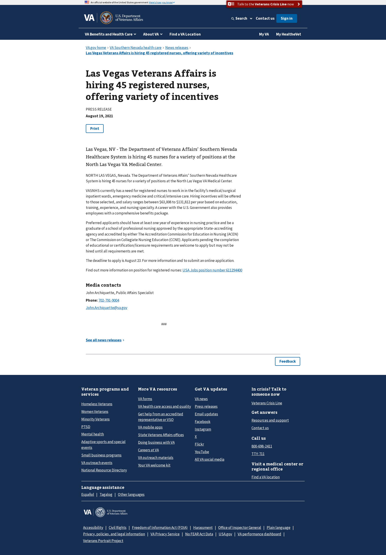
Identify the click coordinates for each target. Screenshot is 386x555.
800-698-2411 (262, 446)
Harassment (203, 527)
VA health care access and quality (164, 406)
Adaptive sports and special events (103, 444)
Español (87, 494)
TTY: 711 (258, 453)
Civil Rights (117, 527)
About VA (151, 34)
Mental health (92, 434)
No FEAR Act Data (199, 534)
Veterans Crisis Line (267, 403)
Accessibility (93, 527)
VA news (201, 398)
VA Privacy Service (165, 534)
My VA (264, 34)
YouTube (202, 451)
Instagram (203, 429)
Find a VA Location (185, 34)
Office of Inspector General (239, 527)
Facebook (202, 421)
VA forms (145, 398)
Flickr (199, 444)
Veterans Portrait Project (103, 540)
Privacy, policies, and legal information (114, 534)
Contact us (265, 18)
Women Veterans (94, 411)
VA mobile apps (150, 427)
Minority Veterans (95, 419)
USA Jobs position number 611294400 (212, 270)
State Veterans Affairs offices (161, 434)
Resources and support (270, 420)
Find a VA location (266, 477)
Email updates (206, 414)
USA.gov (225, 534)
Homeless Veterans (96, 404)
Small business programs (101, 455)
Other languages (131, 494)
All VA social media (209, 459)
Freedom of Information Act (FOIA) (160, 527)
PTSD (85, 426)
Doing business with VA (156, 442)
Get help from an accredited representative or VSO (160, 417)
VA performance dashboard (259, 534)
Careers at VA (148, 450)
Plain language (278, 527)
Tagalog (106, 494)
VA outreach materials (155, 457)
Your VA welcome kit (154, 465)
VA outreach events (96, 462)
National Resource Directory (104, 470)
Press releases (206, 406)
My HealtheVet (288, 34)
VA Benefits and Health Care (108, 34)
